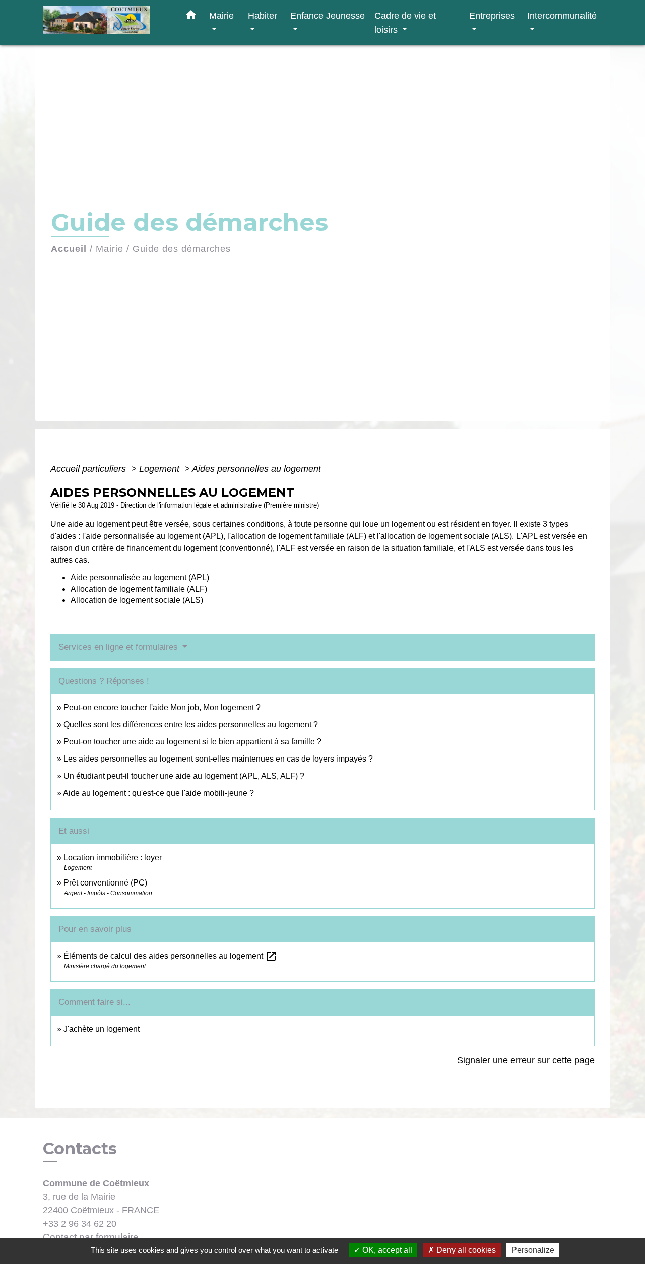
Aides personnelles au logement (256, 469)
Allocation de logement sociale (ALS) (137, 600)
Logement (160, 469)
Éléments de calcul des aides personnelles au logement (170, 956)
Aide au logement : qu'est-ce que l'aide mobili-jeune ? (158, 793)
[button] (191, 17)
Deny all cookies (465, 1250)
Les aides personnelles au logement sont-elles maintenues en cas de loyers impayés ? (218, 758)
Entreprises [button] (492, 15)
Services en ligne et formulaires (119, 647)
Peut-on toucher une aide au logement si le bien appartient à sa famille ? (192, 741)
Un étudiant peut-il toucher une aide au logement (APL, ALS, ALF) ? (183, 776)
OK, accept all (386, 1250)
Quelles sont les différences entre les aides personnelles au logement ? (190, 724)
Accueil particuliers (89, 469)
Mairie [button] (221, 15)
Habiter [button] (262, 15)
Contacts (80, 1148)
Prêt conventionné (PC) (105, 882)
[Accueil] (106, 22)
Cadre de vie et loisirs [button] (405, 22)
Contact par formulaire (91, 1237)
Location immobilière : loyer (112, 857)
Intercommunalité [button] (562, 15)
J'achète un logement (101, 1029)
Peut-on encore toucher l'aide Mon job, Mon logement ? (162, 707)
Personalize (532, 1250)
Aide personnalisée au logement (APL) (140, 577)
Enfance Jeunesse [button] (327, 15)
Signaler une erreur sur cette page (526, 1060)
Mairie (109, 249)
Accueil (69, 249)
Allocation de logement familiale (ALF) (139, 589)
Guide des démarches (182, 249)
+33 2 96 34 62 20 (79, 1224)
